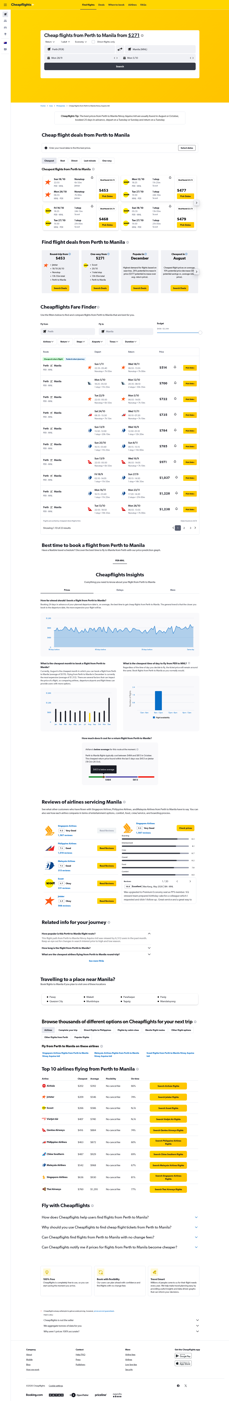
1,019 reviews (65, 853)
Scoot (61, 878)
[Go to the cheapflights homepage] (22, 4)
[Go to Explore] (5, 34)
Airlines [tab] (48, 1030)
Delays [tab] (120, 590)
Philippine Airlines (67, 843)
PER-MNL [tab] (119, 560)
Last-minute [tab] (90, 160)
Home (43, 106)
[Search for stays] (5, 21)
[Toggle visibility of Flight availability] (161, 717)
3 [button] (190, 527)
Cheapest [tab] (49, 160)
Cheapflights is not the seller (59, 1320)
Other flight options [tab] (181, 1030)
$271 (134, 35)
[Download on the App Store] (183, 1363)
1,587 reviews (65, 835)
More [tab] (172, 590)
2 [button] (184, 527)
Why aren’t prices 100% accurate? (61, 1331)
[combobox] (50, 41)
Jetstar (61, 896)
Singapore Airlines (67, 826)
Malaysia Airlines (66, 861)
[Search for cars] (5, 27)
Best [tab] (62, 160)
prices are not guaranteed (104, 1311)
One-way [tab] (107, 160)
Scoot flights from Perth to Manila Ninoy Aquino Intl (170, 1054)
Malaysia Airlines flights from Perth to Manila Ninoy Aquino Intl (116, 1054)
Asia (51, 106)
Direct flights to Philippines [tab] (97, 1030)
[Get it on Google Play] (183, 1356)
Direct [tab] (74, 160)
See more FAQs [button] (96, 961)
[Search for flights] (5, 14)
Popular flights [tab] (81, 1037)
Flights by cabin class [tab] (128, 1030)
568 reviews (64, 905)
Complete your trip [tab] (68, 1030)
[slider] (200, 332)
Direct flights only (106, 42)
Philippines (60, 106)
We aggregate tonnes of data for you (63, 1325)
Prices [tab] (67, 590)
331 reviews (64, 888)
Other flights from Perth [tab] (56, 1037)
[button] (5, 4)
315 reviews (64, 870)
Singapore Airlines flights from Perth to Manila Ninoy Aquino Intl (65, 1054)
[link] (60, 288)
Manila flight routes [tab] (155, 1030)
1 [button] (177, 527)
